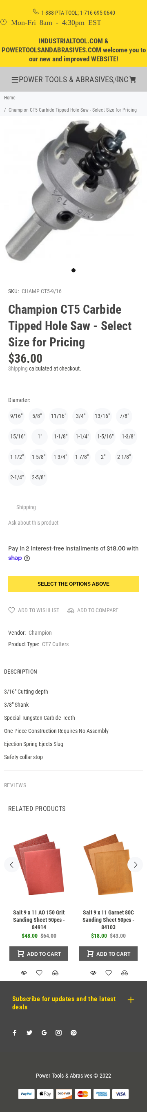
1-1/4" (82, 436)
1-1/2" (17, 457)
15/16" (17, 436)
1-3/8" (128, 436)
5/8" (37, 416)
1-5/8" (38, 457)
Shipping (18, 368)
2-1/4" (17, 477)
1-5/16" (105, 436)
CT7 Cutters (55, 644)
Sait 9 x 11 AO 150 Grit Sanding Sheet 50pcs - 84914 (39, 919)
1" (40, 436)
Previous (12, 864)
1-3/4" (60, 457)
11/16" (58, 416)
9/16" (16, 416)
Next (135, 864)
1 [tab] (73, 270)
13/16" (102, 416)
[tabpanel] (73, 189)
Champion (40, 632)
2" (103, 457)
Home (10, 98)
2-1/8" (124, 457)
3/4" (80, 416)
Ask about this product (33, 522)
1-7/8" (82, 457)
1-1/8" (60, 436)
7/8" (124, 416)
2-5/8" (38, 477)
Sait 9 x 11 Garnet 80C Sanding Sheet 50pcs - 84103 (108, 919)
